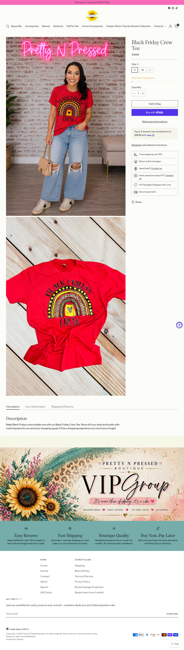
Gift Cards (46, 592)
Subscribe (172, 614)
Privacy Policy (82, 581)
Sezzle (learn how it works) (89, 592)
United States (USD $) (18, 629)
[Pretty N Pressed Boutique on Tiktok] (176, 8)
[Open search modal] (7, 26)
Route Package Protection (89, 587)
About (43, 581)
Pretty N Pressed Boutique (34, 633)
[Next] (120, 2)
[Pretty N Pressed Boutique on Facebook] (169, 8)
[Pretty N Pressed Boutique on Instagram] (173, 8)
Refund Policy (82, 570)
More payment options (154, 121)
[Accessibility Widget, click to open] (179, 325)
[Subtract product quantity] (134, 93)
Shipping (136, 145)
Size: (135, 64)
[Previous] (64, 2)
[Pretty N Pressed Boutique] (92, 15)
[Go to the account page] (170, 26)
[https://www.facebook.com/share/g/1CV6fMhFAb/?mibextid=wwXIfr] (92, 484)
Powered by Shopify (15, 639)
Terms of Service (84, 576)
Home (43, 565)
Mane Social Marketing (25, 636)
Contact (44, 576)
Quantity (136, 87)
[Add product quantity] (142, 93)
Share (138, 202)
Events (44, 570)
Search (44, 587)
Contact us (156, 168)
